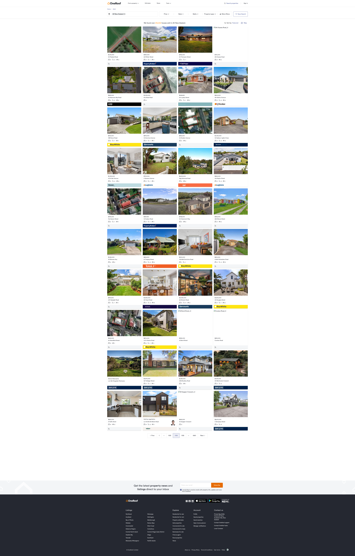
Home (109, 9)
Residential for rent (178, 517)
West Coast (150, 526)
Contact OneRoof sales (221, 525)
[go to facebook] (190, 501)
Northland (129, 514)
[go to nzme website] (225, 501)
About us (187, 550)
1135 (182, 435)
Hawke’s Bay (129, 535)
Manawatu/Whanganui (132, 540)
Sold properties (177, 523)
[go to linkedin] (192, 501)
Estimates (148, 3)
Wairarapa (150, 514)
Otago (149, 535)
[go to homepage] (114, 3)
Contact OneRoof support (221, 522)
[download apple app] (201, 501)
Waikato (128, 523)
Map (245, 23)
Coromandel (129, 526)
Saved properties (198, 517)
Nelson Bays (150, 523)
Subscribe (217, 485)
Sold (114, 9)
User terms (217, 550)
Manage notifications (199, 526)
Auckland (128, 517)
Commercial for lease (179, 529)
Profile (195, 514)
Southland (150, 538)
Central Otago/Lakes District (155, 532)
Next (202, 435)
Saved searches (197, 520)
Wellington (150, 517)
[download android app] (214, 501)
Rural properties (177, 538)
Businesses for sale (178, 532)
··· (163, 435)
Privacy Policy (196, 550)
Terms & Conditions (206, 550)
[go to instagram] (187, 501)
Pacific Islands (151, 540)
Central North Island (132, 532)
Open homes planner (199, 523)
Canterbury (150, 529)
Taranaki (128, 538)
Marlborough (151, 520)
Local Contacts (218, 528)
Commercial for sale (179, 526)
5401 (194, 435)
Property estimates (178, 520)
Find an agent (177, 535)
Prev (152, 435)
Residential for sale (178, 514)
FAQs (223, 550)
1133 (169, 435)
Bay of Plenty (129, 520)
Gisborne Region (131, 529)
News (158, 3)
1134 (176, 435)
